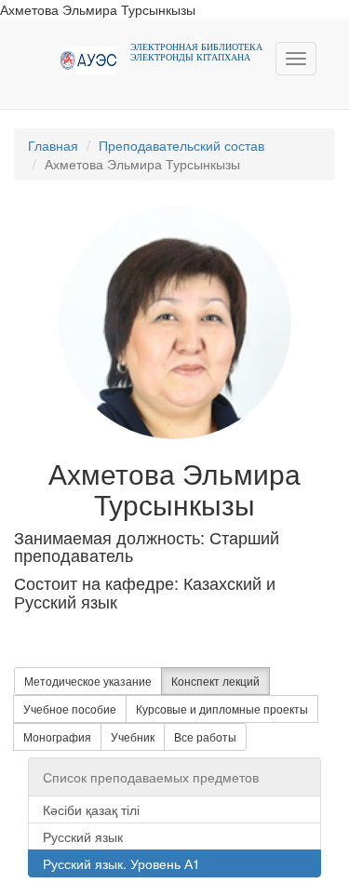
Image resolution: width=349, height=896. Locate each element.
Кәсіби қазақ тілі (91, 809)
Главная (53, 145)
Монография (57, 736)
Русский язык (83, 836)
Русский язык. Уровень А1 (121, 863)
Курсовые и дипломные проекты (222, 708)
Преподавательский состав (181, 145)
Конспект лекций (215, 681)
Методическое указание (88, 681)
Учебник (132, 736)
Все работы (205, 736)
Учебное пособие (69, 708)
